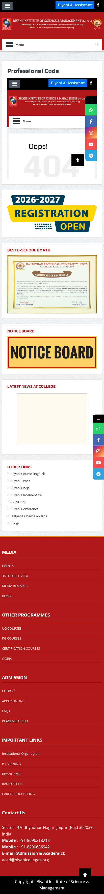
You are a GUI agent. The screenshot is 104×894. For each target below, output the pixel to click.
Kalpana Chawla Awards (29, 516)
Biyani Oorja (20, 488)
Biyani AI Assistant (75, 5)
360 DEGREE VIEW (15, 575)
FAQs (6, 711)
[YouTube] (98, 462)
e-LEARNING (11, 763)
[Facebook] (98, 439)
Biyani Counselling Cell (28, 473)
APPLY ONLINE (13, 701)
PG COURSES (11, 638)
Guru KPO (18, 502)
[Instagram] (98, 451)
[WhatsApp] (98, 428)
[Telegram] (98, 474)
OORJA (7, 658)
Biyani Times (20, 481)
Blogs (15, 523)
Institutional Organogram (21, 753)
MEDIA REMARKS (15, 586)
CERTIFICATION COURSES (21, 648)
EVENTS (8, 565)
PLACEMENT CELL (15, 721)
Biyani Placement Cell (27, 495)
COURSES (9, 691)
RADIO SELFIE (12, 783)
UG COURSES (11, 628)
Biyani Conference (24, 509)
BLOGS (7, 596)
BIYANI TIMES (12, 773)
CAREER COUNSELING (18, 793)
